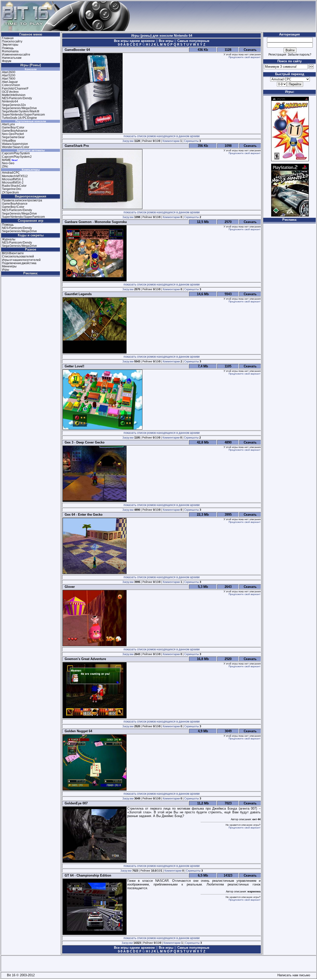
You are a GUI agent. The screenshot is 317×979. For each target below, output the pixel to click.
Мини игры (9, 266)
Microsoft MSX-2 (13, 182)
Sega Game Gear (13, 137)
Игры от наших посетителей (21, 260)
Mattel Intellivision (14, 95)
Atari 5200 (8, 75)
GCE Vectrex (10, 92)
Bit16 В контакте (13, 253)
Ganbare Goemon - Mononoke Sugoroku (95, 222)
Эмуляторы (10, 44)
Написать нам (11, 58)
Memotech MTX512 (15, 176)
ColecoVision (11, 85)
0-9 (120, 44)
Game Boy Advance (14, 130)
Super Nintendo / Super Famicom (23, 114)
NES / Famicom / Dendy (17, 98)
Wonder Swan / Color (15, 147)
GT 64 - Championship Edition (87, 875)
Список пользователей (18, 256)
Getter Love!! (73, 366)
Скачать (250, 50)
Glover (69, 587)
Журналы (8, 239)
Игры (5, 269)
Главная (8, 38)
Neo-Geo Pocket (13, 134)
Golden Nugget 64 (77, 731)
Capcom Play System (16, 153)
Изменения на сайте (16, 54)
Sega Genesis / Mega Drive (19, 108)
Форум (6, 61)
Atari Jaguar (10, 82)
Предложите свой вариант (245, 57)
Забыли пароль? (299, 54)
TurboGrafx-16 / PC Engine (19, 118)
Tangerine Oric (11, 189)
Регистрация (277, 54)
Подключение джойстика (19, 263)
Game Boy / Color (13, 127)
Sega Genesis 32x (14, 105)
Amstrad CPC (11, 172)
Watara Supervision (15, 144)
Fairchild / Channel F (15, 88)
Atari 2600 (8, 72)
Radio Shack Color (14, 186)
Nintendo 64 (10, 101)
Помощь (8, 48)
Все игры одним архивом (135, 41)
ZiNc (5, 166)
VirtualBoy (9, 140)
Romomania (10, 51)
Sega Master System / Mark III (20, 111)
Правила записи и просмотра (22, 200)
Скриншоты (191, 140)
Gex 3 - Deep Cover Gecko (84, 442)
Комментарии (171, 140)
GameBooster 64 (76, 50)
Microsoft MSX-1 (13, 179)
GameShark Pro (76, 146)
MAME (6, 160)
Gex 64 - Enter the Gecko (83, 514)
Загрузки (127, 140)
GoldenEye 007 (75, 803)
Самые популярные (192, 41)
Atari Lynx (8, 124)
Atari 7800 (8, 78)
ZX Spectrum (10, 192)
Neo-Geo (8, 163)
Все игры (166, 41)
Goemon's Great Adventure (84, 659)
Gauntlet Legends (77, 294)
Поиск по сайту (12, 41)
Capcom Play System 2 (17, 156)
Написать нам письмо (292, 975)
